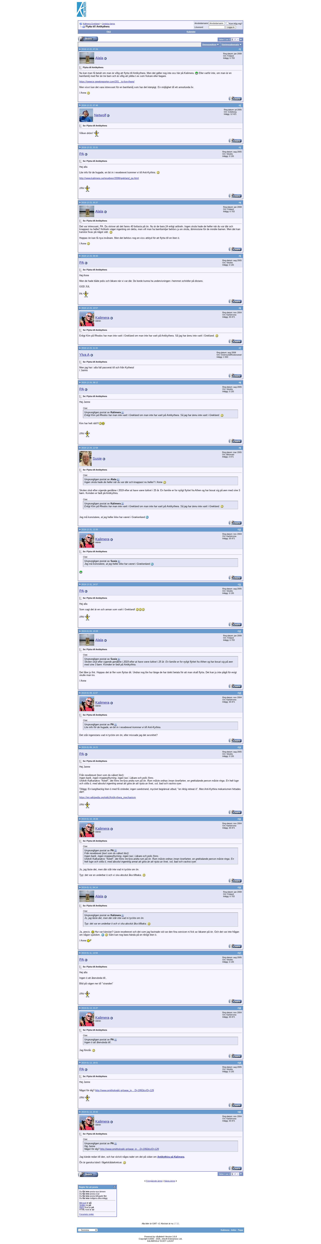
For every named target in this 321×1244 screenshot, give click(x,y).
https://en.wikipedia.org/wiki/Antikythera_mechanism (107, 797)
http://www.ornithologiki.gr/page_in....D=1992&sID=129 (124, 1090)
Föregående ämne (154, 1181)
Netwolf (100, 115)
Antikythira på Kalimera (170, 1156)
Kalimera (102, 318)
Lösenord (198, 27)
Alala (99, 58)
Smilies (82, 1205)
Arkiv (233, 1230)
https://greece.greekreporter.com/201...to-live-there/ (106, 81)
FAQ (109, 32)
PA (81, 154)
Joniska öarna (108, 24)
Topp (240, 1230)
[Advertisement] (176, 9)
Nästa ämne (169, 1181)
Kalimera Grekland (91, 24)
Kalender (191, 32)
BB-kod (82, 1203)
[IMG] (81, 1207)
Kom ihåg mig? (235, 24)
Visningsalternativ (230, 44)
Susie (97, 458)
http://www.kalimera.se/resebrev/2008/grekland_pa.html (109, 178)
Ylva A (84, 355)
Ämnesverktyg (209, 44)
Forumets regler (86, 1214)
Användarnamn (201, 23)
